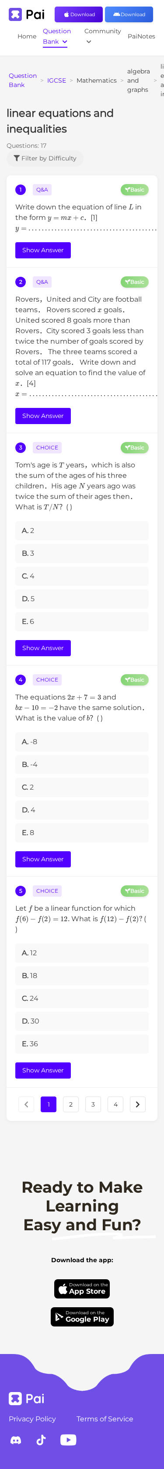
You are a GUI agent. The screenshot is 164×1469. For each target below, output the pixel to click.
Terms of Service (105, 1419)
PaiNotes (141, 36)
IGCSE (56, 80)
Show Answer (43, 250)
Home (26, 36)
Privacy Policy (32, 1419)
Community (102, 31)
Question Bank (57, 36)
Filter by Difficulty (48, 158)
